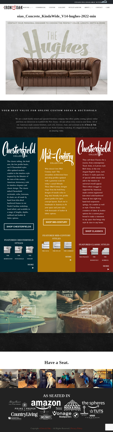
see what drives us (28, 317)
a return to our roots (84, 317)
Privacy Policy (76, 428)
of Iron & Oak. (45, 428)
